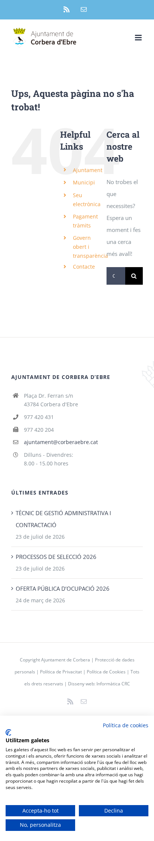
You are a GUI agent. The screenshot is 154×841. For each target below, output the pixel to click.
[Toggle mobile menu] (139, 38)
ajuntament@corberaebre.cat (61, 442)
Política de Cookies (106, 672)
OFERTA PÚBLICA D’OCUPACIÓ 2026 (63, 588)
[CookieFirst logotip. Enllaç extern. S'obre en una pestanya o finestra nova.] (8, 732)
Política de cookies (125, 725)
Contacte (84, 266)
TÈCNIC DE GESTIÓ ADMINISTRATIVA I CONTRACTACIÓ (63, 519)
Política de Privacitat (61, 672)
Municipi (84, 182)
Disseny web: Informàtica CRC (99, 684)
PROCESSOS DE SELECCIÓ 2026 (56, 556)
